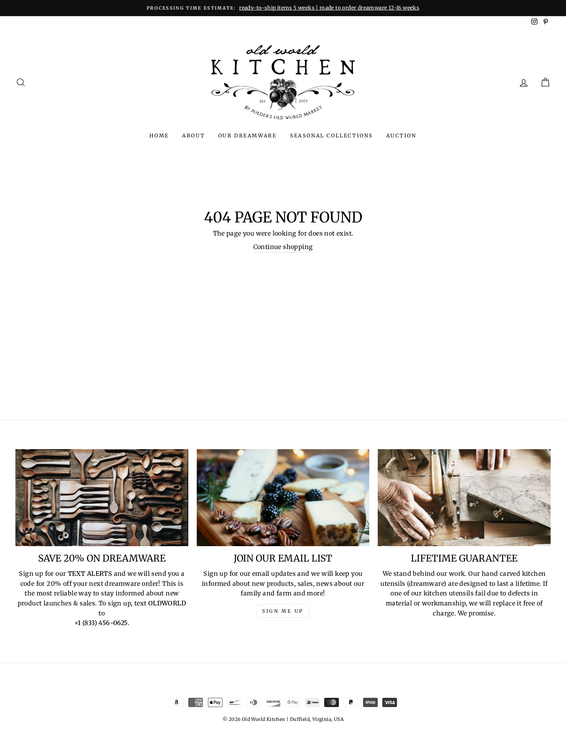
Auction (401, 135)
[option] (283, 8)
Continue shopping (283, 247)
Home (159, 135)
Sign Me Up (283, 611)
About (193, 135)
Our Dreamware (247, 135)
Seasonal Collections (331, 135)
